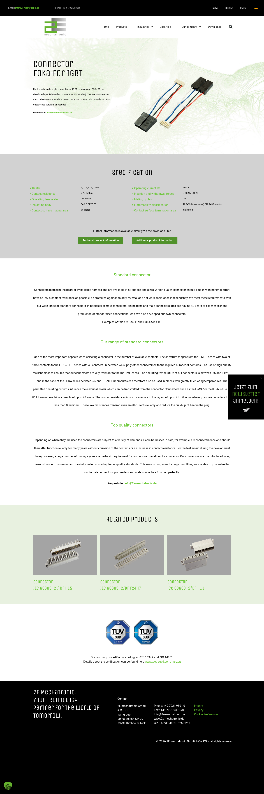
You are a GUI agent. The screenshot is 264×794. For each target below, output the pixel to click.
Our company (189, 26)
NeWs (215, 8)
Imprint (243, 8)
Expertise (165, 26)
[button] (230, 26)
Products (121, 26)
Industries (143, 26)
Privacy (198, 710)
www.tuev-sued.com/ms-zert (163, 661)
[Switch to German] (256, 8)
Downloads (214, 26)
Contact (229, 8)
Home (105, 26)
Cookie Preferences (206, 714)
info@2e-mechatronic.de (27, 8)
